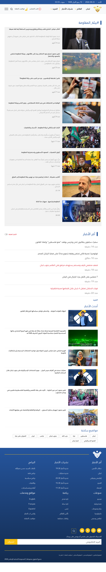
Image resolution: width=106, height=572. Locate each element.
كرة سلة (65, 504)
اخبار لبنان (75, 440)
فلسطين (84, 436)
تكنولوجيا (98, 513)
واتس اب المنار (29, 513)
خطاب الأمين (96, 468)
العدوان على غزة (20, 436)
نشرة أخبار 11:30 (62, 488)
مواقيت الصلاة (20, 8)
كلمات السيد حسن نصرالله (25, 468)
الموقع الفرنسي (87, 555)
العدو (99, 483)
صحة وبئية (97, 504)
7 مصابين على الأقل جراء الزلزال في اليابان (80, 277)
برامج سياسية (30, 478)
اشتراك (11, 542)
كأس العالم (64, 513)
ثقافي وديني (96, 518)
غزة (74, 436)
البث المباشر (34, 8)
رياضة (65, 492)
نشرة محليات (63, 473)
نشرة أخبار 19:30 (62, 468)
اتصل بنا (61, 555)
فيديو (99, 499)
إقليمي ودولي (95, 478)
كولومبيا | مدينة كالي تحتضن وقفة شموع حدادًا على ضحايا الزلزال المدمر (68, 254)
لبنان (88, 9)
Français (31, 504)
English (32, 499)
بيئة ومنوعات (96, 508)
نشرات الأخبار (67, 9)
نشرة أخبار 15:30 (62, 483)
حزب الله (65, 436)
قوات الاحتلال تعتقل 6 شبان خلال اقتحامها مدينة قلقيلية (74, 288)
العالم (79, 9)
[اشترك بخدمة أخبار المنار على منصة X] (88, 531)
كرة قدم (65, 499)
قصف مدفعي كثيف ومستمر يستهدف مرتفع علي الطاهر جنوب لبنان (69, 265)
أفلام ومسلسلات (28, 488)
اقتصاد (98, 488)
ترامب (42, 436)
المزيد (55, 9)
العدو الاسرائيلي (90, 440)
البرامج (32, 462)
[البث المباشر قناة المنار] (82, 531)
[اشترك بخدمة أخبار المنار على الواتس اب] (93, 531)
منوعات (97, 492)
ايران (33, 436)
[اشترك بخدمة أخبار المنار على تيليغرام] (99, 531)
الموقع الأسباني (77, 555)
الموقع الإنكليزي (97, 555)
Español (32, 508)
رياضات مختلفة (63, 518)
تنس (66, 508)
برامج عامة (31, 473)
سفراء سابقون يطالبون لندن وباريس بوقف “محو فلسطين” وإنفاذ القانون (67, 242)
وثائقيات (32, 483)
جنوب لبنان (53, 436)
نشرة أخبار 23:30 (62, 478)
